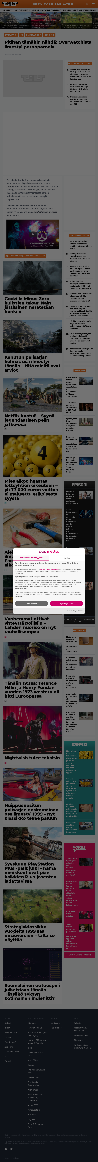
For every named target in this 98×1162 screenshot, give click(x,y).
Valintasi (67, 558)
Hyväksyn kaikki (66, 604)
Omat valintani (31, 604)
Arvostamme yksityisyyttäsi (31, 558)
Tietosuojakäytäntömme (75, 611)
